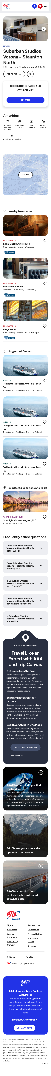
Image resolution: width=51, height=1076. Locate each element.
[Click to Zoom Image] (25, 28)
